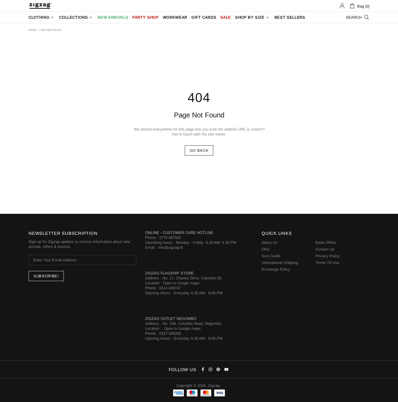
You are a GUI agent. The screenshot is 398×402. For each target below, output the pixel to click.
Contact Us (325, 249)
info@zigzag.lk (170, 247)
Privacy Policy (328, 256)
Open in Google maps (181, 283)
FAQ (265, 249)
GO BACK (199, 150)
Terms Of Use (327, 262)
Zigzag (40, 5)
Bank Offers (326, 242)
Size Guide (271, 256)
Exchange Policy (276, 269)
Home (32, 29)
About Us (269, 242)
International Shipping (280, 262)
